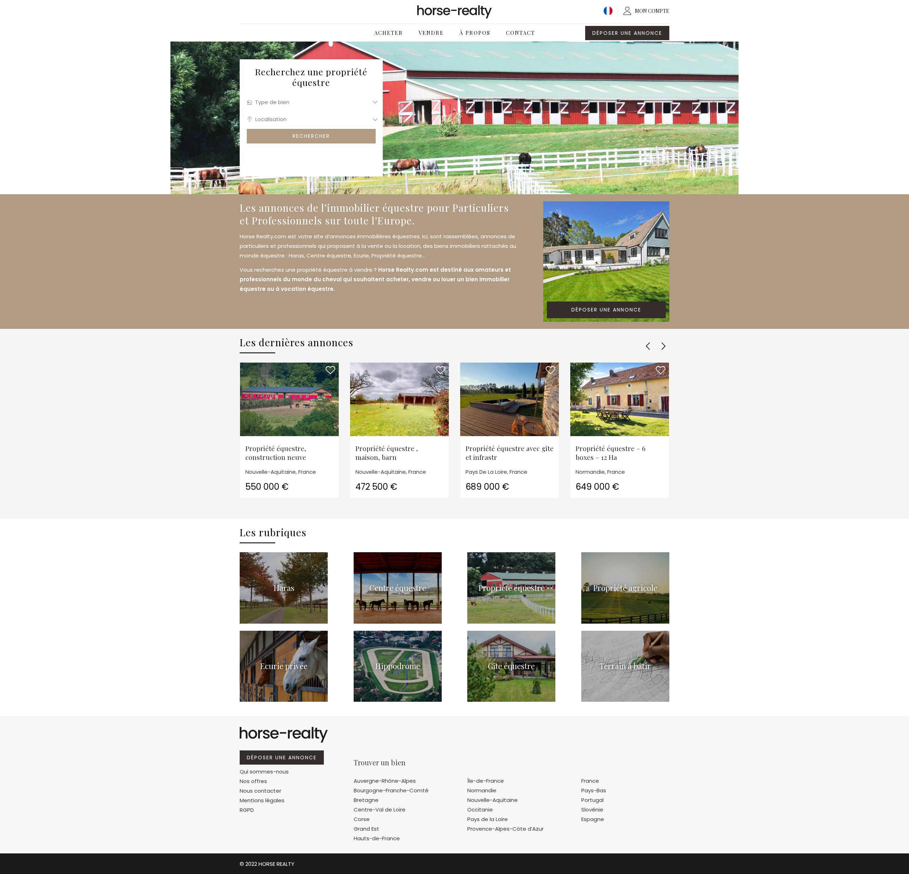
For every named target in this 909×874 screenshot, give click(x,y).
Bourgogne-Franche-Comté (391, 790)
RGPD (247, 810)
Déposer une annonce (627, 33)
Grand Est (366, 828)
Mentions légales (262, 800)
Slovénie (592, 809)
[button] (648, 346)
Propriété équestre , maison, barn (386, 453)
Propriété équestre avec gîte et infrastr (510, 453)
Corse (362, 819)
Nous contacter (260, 790)
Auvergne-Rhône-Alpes (385, 781)
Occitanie (480, 809)
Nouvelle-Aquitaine (492, 800)
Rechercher (311, 136)
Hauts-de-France (377, 838)
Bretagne (366, 800)
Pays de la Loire (487, 819)
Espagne (592, 819)
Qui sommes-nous (264, 771)
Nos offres (253, 781)
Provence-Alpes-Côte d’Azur (505, 828)
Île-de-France (485, 781)
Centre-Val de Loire (379, 809)
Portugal (592, 800)
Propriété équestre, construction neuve (275, 453)
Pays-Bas (593, 790)
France (590, 781)
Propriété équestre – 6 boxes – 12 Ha (611, 453)
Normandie (481, 790)
